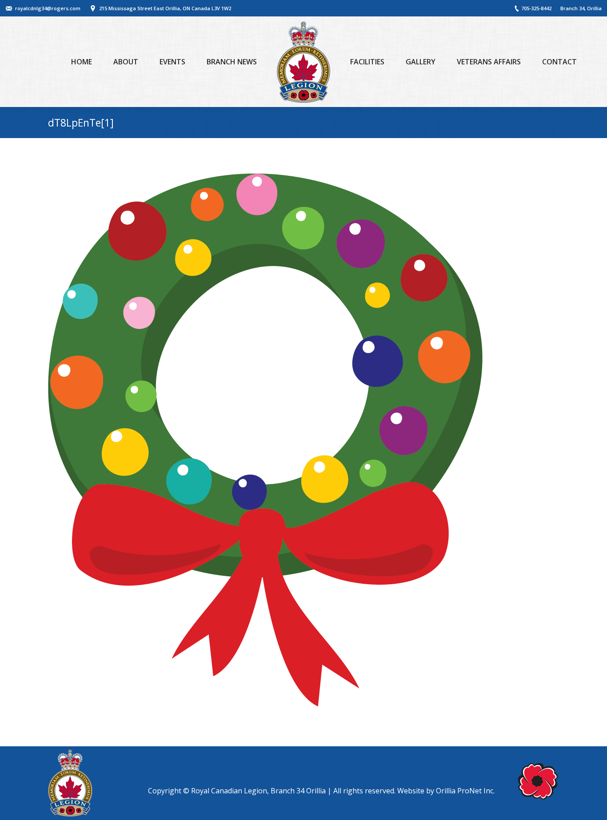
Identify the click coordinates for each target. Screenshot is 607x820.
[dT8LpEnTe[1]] (303, 440)
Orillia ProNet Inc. (465, 791)
